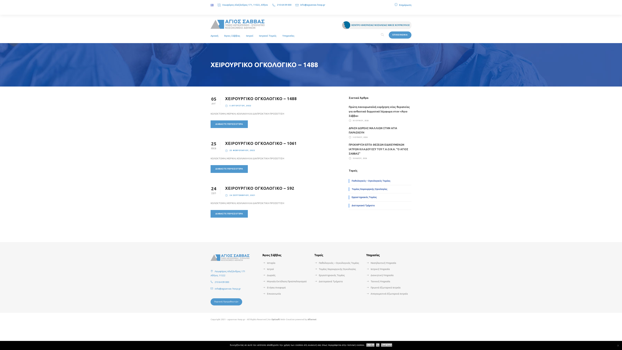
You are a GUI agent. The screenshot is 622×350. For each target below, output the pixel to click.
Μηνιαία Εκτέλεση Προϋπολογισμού (287, 281)
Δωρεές (271, 275)
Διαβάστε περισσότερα (229, 124)
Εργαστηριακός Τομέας (364, 197)
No (377, 345)
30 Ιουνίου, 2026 (361, 121)
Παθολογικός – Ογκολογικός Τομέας (371, 181)
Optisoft (275, 319)
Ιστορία (271, 263)
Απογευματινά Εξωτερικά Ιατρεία (389, 293)
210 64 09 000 (284, 5)
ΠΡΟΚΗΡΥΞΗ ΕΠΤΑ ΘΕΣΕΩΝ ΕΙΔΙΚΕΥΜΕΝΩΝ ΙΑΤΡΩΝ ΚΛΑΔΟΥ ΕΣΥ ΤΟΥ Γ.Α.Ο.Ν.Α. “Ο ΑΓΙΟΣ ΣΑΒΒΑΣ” (378, 149)
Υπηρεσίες (288, 35)
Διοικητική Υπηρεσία (382, 275)
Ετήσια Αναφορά (276, 287)
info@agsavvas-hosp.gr (312, 5)
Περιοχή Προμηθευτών (226, 302)
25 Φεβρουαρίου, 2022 (242, 150)
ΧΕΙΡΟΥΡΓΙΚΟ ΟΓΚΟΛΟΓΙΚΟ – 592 (259, 188)
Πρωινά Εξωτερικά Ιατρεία (386, 287)
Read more (386, 345)
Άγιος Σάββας (232, 35)
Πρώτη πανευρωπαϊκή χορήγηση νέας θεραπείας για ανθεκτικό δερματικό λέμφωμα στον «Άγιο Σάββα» (379, 111)
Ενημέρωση (405, 5)
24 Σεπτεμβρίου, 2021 (242, 195)
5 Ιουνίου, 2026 (360, 137)
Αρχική (214, 35)
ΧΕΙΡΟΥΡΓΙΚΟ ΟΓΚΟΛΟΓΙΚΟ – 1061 (261, 143)
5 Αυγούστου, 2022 (240, 106)
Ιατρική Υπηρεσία (380, 269)
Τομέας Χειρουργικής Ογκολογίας (369, 189)
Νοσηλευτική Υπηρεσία (383, 263)
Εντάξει (370, 345)
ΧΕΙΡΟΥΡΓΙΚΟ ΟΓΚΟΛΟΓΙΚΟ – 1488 (261, 98)
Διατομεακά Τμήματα (363, 205)
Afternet (312, 319)
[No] (618, 345)
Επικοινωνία (274, 293)
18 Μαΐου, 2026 (360, 158)
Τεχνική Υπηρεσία (380, 281)
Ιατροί (249, 35)
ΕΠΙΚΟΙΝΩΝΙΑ (400, 35)
